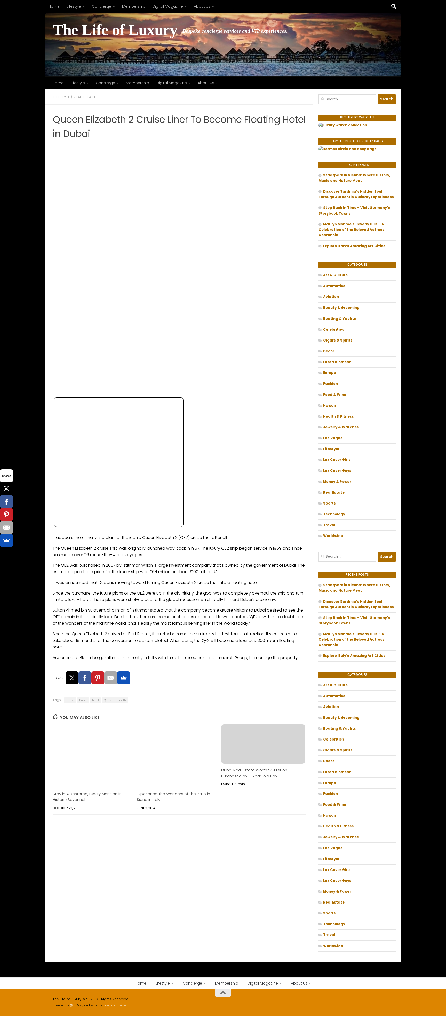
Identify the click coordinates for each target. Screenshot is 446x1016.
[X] (72, 677)
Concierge (101, 6)
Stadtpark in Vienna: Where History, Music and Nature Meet (354, 178)
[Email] (110, 677)
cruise (70, 700)
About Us (202, 6)
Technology (334, 514)
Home (54, 6)
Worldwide (333, 535)
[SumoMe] (123, 677)
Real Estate (84, 97)
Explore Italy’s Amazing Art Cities (354, 245)
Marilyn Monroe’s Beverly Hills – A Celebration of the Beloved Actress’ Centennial (351, 230)
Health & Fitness (338, 416)
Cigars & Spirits (338, 340)
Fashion (330, 383)
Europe (329, 372)
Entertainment (337, 362)
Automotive (334, 285)
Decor (328, 351)
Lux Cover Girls (337, 459)
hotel (95, 700)
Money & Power (337, 481)
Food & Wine (334, 394)
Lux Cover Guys (337, 470)
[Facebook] (84, 677)
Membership (133, 6)
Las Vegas (333, 438)
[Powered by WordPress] (71, 1005)
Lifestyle (74, 6)
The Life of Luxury (115, 30)
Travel (329, 525)
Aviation (331, 296)
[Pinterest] (97, 677)
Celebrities (333, 329)
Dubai (83, 700)
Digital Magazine (168, 6)
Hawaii (329, 405)
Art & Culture (335, 275)
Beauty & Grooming (341, 307)
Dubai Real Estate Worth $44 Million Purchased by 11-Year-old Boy (254, 772)
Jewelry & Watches (341, 427)
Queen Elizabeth (115, 700)
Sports (329, 503)
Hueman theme (114, 1005)
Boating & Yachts (339, 318)
